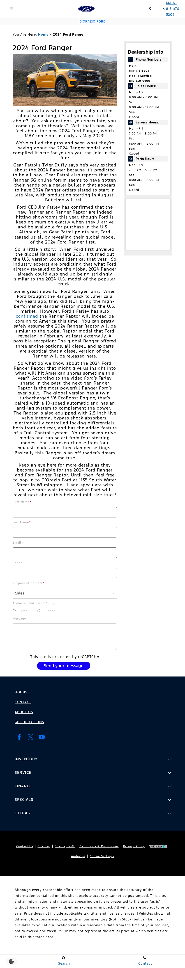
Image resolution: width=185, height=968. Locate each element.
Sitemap (44, 846)
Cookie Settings (102, 856)
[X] (30, 736)
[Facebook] (19, 736)
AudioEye (78, 856)
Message (20, 618)
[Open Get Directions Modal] (150, 9)
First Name (22, 502)
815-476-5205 (139, 71)
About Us (24, 712)
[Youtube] (41, 736)
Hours (21, 692)
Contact (23, 702)
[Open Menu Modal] (11, 9)
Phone (17, 563)
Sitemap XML (65, 846)
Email (18, 542)
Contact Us (24, 846)
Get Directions (29, 722)
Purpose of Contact (29, 583)
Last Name (22, 522)
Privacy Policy (134, 846)
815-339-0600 (139, 81)
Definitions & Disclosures (99, 846)
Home (43, 34)
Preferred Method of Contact (35, 603)
